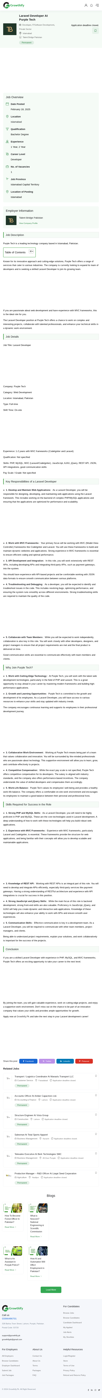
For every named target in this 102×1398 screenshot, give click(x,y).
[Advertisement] (52, 69)
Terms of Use (68, 1365)
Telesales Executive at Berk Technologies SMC (38, 1154)
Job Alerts (67, 1332)
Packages (37, 1370)
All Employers (7, 1356)
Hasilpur (35, 1177)
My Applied (67, 1327)
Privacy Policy (69, 1370)
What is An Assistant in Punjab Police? (12, 1262)
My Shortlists (68, 1337)
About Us (36, 1361)
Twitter (48, 1061)
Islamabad (27, 33)
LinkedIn (66, 1061)
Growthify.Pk (23, 1016)
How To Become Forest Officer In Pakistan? (12, 1219)
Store (65, 1361)
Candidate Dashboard (72, 1322)
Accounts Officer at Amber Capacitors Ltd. (36, 1096)
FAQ (34, 1375)
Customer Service (25, 1080)
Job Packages (8, 1375)
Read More (9, 1227)
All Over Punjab (49, 1158)
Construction (22, 1119)
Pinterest (85, 1061)
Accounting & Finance (26, 1100)
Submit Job (6, 1370)
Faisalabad (43, 1080)
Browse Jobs (68, 1313)
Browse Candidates (71, 1318)
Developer (26, 25)
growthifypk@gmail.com (12, 1339)
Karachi (46, 1139)
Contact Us (37, 1356)
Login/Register (69, 1356)
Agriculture (22, 1177)
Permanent (26, 42)
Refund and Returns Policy (74, 1375)
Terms (35, 1365)
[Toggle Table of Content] (30, 251)
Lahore (45, 1100)
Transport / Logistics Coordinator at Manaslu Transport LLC (44, 1076)
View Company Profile (28, 223)
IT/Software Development (43, 25)
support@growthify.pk (11, 1335)
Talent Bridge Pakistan (32, 37)
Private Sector (25, 29)
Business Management (27, 1138)
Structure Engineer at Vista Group (31, 1115)
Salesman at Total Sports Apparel (31, 1134)
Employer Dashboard (11, 1365)
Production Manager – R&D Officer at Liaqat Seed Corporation (45, 1173)
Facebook (29, 1061)
